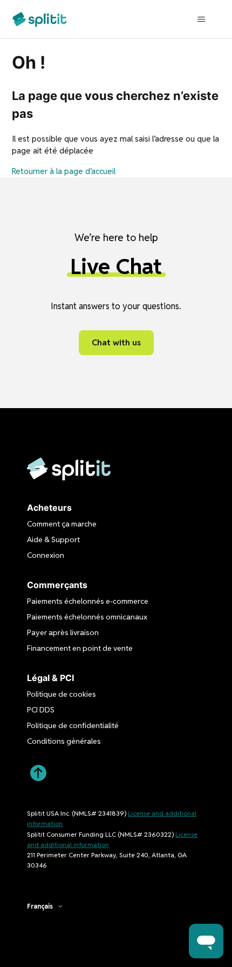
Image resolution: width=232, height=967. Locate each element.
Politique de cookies (61, 694)
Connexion (45, 555)
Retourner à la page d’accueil (63, 171)
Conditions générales (64, 741)
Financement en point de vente (80, 648)
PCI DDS (40, 710)
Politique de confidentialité (73, 725)
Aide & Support (53, 539)
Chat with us (116, 342)
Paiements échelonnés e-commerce (87, 601)
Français (40, 906)
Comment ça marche (62, 524)
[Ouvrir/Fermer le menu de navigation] (201, 19)
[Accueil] (39, 19)
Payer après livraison (63, 632)
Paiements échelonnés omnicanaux (87, 617)
